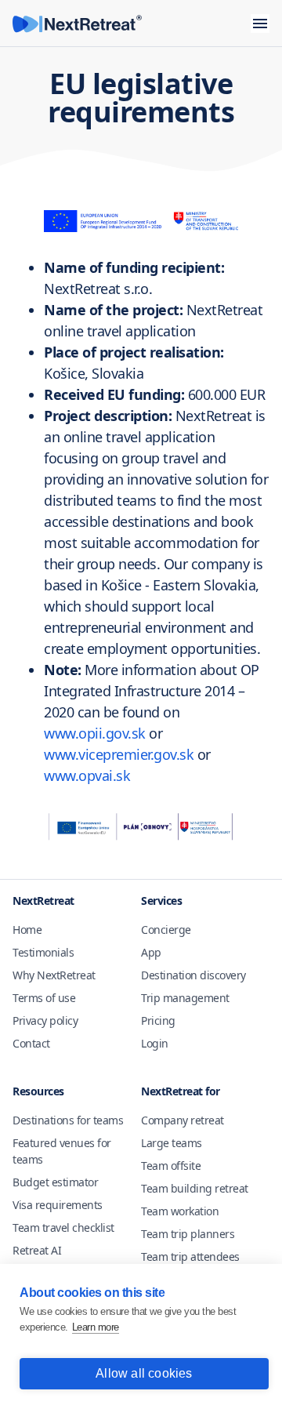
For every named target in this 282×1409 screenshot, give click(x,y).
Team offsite (171, 1165)
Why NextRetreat (54, 975)
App (151, 952)
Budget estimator (55, 1182)
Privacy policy (45, 1020)
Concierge (166, 929)
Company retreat (182, 1120)
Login (154, 1043)
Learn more (95, 1327)
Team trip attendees (190, 1256)
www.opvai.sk (87, 775)
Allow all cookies (144, 1373)
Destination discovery (193, 975)
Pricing (158, 1020)
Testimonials (43, 952)
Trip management (185, 997)
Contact (31, 1043)
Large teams (171, 1142)
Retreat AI (37, 1250)
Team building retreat (194, 1188)
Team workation (180, 1211)
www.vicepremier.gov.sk (118, 754)
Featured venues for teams (62, 1151)
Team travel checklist (63, 1227)
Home (27, 929)
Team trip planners (187, 1233)
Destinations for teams (68, 1120)
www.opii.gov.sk (95, 733)
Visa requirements (58, 1204)
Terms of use (44, 997)
